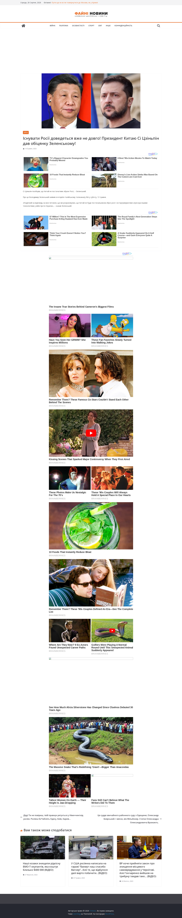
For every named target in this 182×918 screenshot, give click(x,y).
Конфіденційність (123, 25)
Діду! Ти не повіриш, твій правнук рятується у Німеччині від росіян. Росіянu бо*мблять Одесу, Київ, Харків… (53, 817)
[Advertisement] (91, 47)
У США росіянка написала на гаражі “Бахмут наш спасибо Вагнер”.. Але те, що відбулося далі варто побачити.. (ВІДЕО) (89, 868)
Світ (100, 25)
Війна (52, 25)
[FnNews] (23, 26)
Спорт (91, 25)
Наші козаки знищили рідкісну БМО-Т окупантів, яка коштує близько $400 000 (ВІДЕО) (41, 866)
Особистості (78, 25)
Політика (63, 25)
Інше (108, 25)
